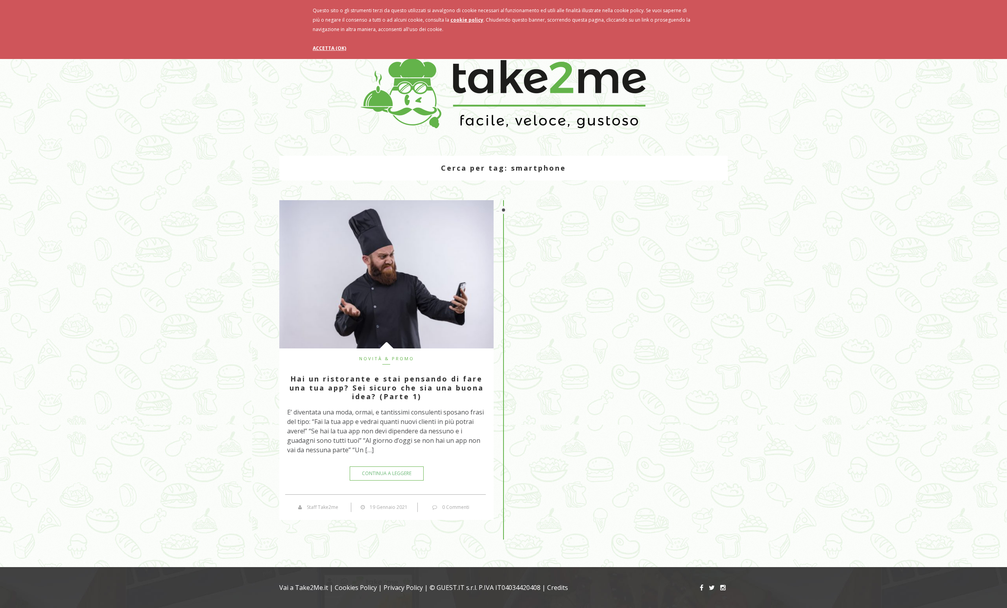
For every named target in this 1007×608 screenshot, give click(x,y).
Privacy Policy (403, 587)
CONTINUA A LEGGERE (386, 473)
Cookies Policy (356, 587)
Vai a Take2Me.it (303, 587)
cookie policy (466, 20)
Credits (557, 587)
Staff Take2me (322, 507)
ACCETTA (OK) (329, 48)
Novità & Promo (386, 358)
